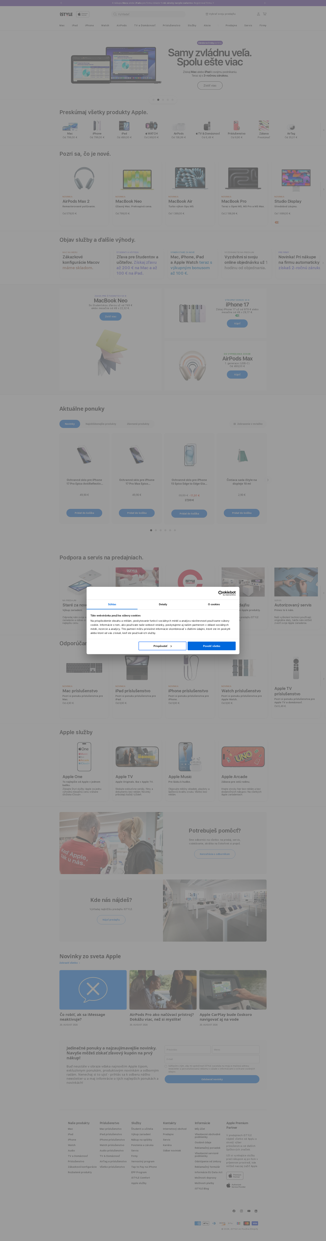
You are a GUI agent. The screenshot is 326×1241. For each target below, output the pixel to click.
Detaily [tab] (163, 604)
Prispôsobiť (160, 645)
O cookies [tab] (214, 604)
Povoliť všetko (211, 645)
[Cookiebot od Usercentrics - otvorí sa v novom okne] (221, 593)
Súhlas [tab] (112, 604)
